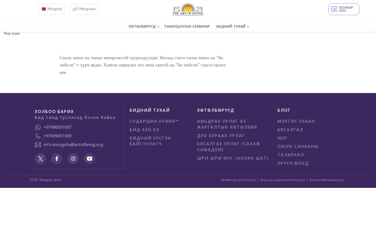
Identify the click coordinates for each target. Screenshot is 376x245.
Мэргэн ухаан (296, 121)
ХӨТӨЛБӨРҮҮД (142, 26)
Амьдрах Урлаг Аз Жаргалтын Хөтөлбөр (227, 124)
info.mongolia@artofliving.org (73, 144)
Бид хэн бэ (144, 129)
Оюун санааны (298, 146)
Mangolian (87, 9)
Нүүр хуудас (12, 33)
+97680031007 (57, 127)
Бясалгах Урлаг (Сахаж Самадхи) (228, 146)
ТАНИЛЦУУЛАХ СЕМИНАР (187, 26)
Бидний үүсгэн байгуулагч (150, 141)
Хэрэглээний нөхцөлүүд (326, 180)
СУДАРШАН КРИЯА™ (154, 121)
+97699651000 (57, 136)
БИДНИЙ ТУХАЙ (231, 26)
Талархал (291, 155)
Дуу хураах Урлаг (221, 135)
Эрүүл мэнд (293, 163)
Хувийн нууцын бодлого (238, 180)
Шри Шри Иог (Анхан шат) (233, 158)
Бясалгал (290, 129)
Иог (283, 138)
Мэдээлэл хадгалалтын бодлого (282, 180)
